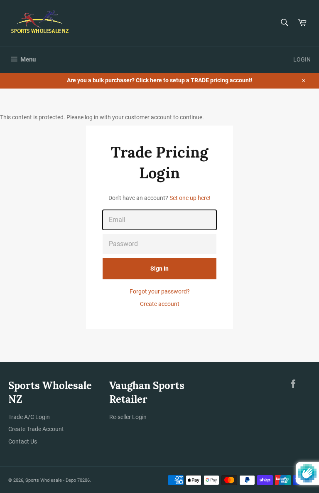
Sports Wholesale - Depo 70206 (57, 480)
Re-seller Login (128, 417)
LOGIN (302, 59)
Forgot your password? (160, 291)
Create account (159, 304)
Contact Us (22, 441)
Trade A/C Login (29, 417)
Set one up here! (190, 198)
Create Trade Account (36, 429)
